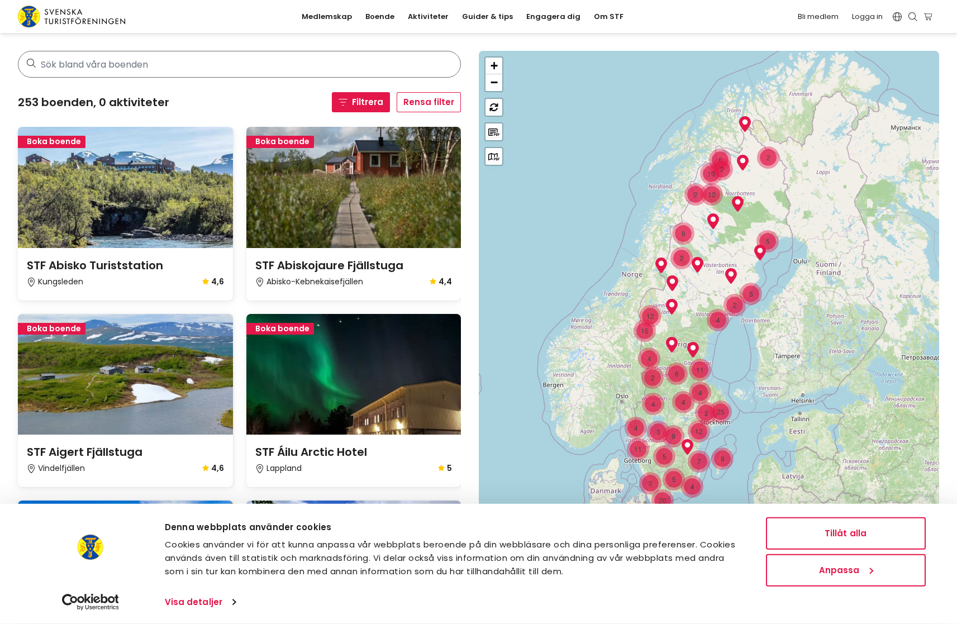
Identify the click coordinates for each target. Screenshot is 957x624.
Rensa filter (428, 102)
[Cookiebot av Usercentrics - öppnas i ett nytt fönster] (90, 602)
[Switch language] (897, 17)
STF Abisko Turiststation (95, 265)
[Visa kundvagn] (930, 17)
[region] (709, 328)
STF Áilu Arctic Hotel (311, 452)
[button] (672, 283)
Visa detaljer (193, 602)
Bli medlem (818, 16)
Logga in (867, 16)
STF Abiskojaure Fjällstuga (329, 265)
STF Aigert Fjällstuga (84, 452)
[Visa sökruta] (913, 17)
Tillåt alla (845, 533)
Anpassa (839, 569)
